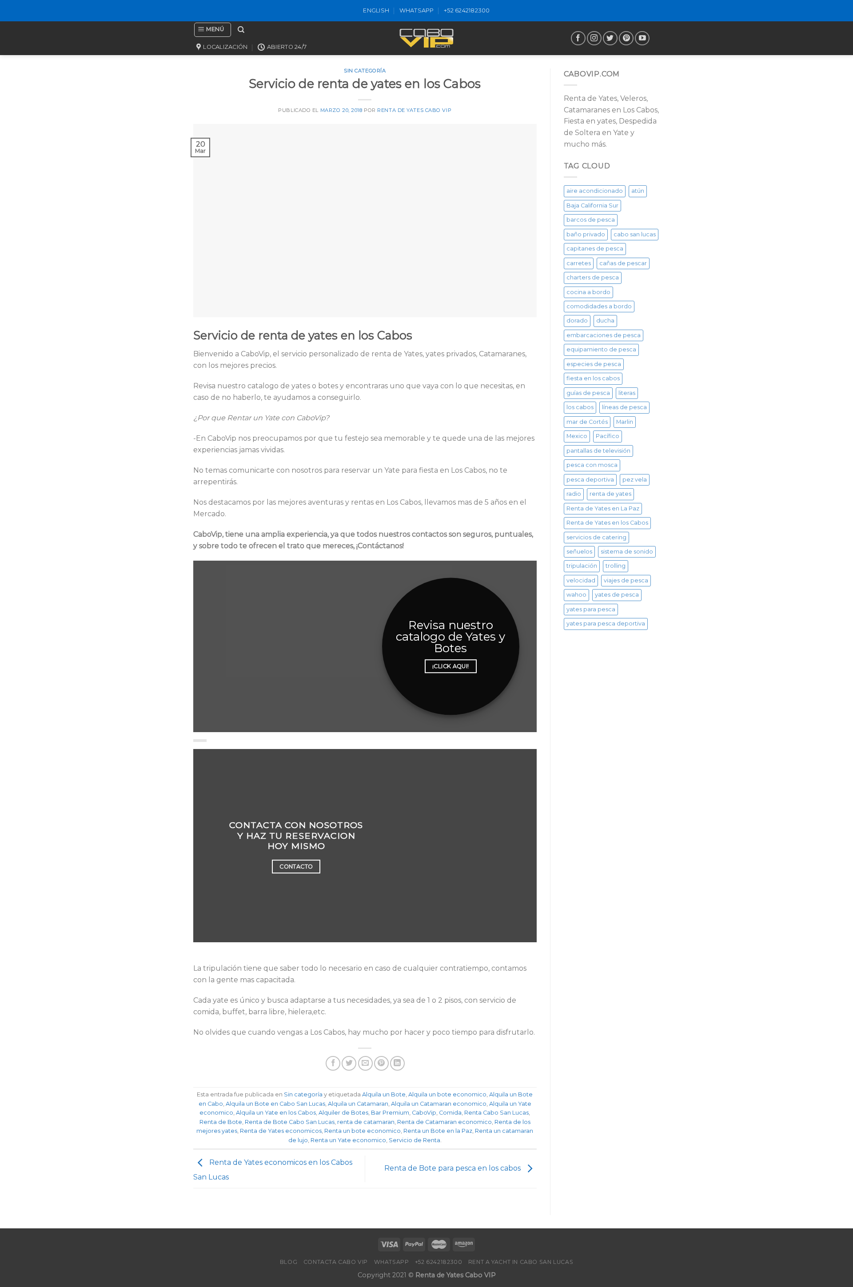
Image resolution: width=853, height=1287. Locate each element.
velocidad (580, 580)
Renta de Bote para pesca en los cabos (453, 1168)
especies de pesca (593, 364)
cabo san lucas (635, 234)
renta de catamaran (366, 1122)
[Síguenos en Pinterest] (626, 38)
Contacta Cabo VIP (335, 1262)
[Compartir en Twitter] (349, 1063)
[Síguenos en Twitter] (610, 38)
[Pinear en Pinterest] (381, 1063)
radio (573, 493)
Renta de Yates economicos (281, 1131)
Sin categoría (303, 1094)
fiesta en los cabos (593, 378)
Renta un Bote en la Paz (437, 1131)
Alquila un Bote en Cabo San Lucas (275, 1103)
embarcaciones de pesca (603, 335)
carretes (578, 263)
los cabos (580, 407)
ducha (605, 320)
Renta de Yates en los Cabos (607, 522)
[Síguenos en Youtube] (642, 38)
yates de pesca (617, 594)
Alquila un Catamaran (358, 1103)
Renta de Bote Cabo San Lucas (290, 1122)
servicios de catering (596, 537)
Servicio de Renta (414, 1140)
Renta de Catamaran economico (444, 1122)
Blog (288, 1262)
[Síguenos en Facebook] (578, 38)
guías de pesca (588, 393)
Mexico (576, 436)
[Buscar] (241, 29)
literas (626, 393)
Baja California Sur (592, 205)
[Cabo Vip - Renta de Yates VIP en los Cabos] (426, 38)
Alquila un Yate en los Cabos (276, 1112)
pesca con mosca (592, 465)
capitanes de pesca (594, 248)
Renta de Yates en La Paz (602, 508)
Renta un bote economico (362, 1131)
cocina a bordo (588, 292)
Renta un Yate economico (348, 1140)
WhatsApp (416, 10)
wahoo (576, 594)
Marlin (624, 421)
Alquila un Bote (384, 1094)
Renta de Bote (220, 1122)
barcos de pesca (590, 219)
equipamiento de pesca (601, 349)
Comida (450, 1112)
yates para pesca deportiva (605, 623)
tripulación (581, 565)
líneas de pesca (624, 407)
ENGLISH (376, 10)
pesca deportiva (590, 479)
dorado (577, 320)
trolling (616, 565)
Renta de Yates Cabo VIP (414, 110)
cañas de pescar (623, 263)
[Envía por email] (365, 1063)
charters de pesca (592, 277)
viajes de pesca (626, 580)
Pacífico (607, 436)
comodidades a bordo (599, 306)
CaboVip (424, 1112)
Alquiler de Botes (343, 1112)
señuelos (579, 551)
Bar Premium (390, 1112)
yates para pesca (590, 609)
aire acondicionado (594, 190)
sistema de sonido (627, 551)
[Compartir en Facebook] (333, 1063)
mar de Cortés (587, 421)
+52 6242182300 (467, 10)
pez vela (634, 479)
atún (637, 190)
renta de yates (610, 493)
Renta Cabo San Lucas (496, 1112)
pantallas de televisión (598, 450)
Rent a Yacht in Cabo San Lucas (520, 1262)
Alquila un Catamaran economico (438, 1103)
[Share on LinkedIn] (397, 1063)
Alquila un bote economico (447, 1094)
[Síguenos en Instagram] (594, 38)
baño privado (585, 234)
